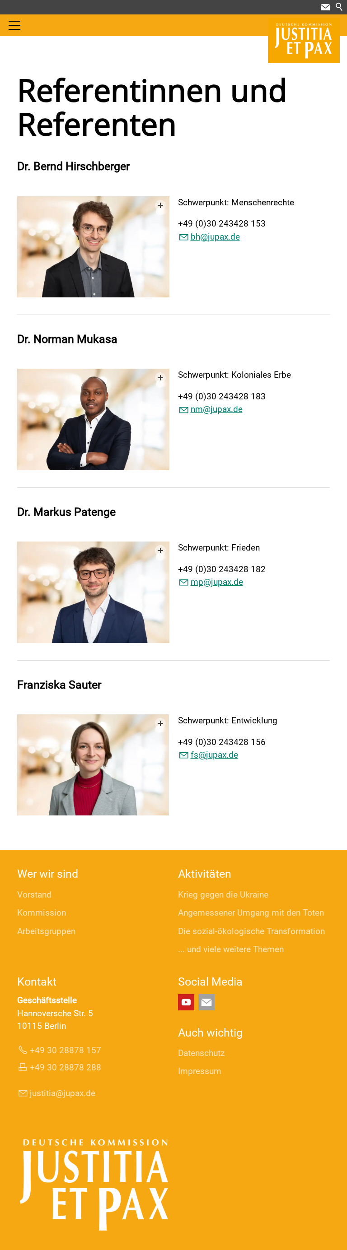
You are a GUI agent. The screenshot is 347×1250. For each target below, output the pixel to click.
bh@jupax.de (215, 236)
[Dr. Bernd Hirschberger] (93, 246)
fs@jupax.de (214, 755)
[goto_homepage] (304, 40)
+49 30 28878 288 (65, 1067)
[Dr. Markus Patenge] (93, 592)
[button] (325, 7)
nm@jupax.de (217, 409)
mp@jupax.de (217, 582)
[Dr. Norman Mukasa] (93, 419)
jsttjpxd (60, 1093)
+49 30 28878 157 (65, 1050)
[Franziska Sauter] (93, 764)
